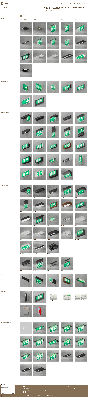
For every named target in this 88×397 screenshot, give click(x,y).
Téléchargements (47, 386)
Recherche (21, 18)
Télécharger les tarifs (48, 10)
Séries (75, 18)
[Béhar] (4, 3)
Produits (62, 3)
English (85, 0)
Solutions (34, 18)
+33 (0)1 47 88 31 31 (26, 390)
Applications (62, 18)
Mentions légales (47, 390)
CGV (45, 388)
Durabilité (76, 3)
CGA (45, 389)
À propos (46, 387)
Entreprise (71, 3)
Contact (80, 3)
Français (81, 0)
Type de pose (49, 18)
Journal (83, 3)
